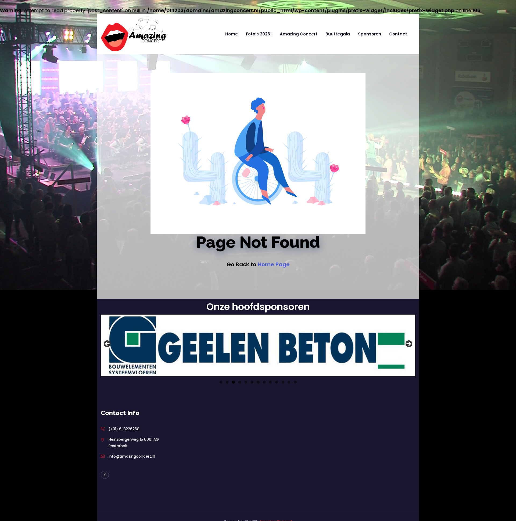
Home (231, 34)
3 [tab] (233, 382)
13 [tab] (295, 382)
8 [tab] (264, 382)
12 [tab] (289, 382)
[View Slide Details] (258, 345)
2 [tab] (227, 382)
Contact (398, 34)
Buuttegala (337, 34)
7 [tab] (258, 382)
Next (408, 344)
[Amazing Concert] (134, 34)
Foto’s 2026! (259, 34)
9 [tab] (270, 382)
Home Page (274, 264)
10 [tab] (276, 382)
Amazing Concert (298, 34)
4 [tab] (239, 382)
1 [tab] (221, 382)
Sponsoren (369, 34)
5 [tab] (245, 382)
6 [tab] (251, 382)
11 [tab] (282, 382)
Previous (107, 344)
